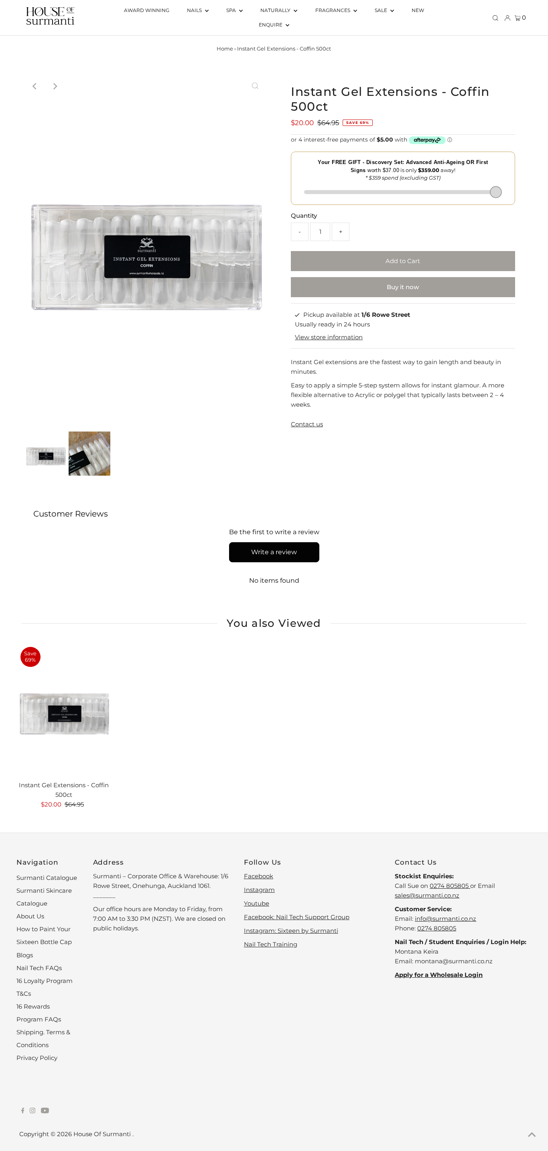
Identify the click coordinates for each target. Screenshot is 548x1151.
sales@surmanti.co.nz (427, 895)
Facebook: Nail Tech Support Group (296, 917)
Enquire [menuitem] (271, 25)
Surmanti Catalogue (46, 877)
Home (225, 48)
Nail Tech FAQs (39, 968)
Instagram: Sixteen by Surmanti (291, 930)
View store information (329, 337)
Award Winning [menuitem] (146, 10)
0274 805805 (450, 886)
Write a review (274, 552)
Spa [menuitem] (231, 10)
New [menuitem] (418, 10)
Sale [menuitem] (381, 10)
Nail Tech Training (270, 944)
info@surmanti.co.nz (445, 918)
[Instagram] (32, 1111)
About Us (30, 916)
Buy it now (403, 287)
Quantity (304, 215)
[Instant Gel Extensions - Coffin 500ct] (64, 710)
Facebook (258, 876)
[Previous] (35, 86)
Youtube (256, 903)
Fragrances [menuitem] (333, 10)
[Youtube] (45, 1111)
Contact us (307, 424)
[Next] (54, 86)
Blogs (24, 955)
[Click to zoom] (255, 86)
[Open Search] (495, 17)
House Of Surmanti (102, 1134)
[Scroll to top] (532, 1135)
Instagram (259, 890)
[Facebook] (22, 1111)
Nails (195, 10)
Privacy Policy (36, 1058)
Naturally (276, 10)
